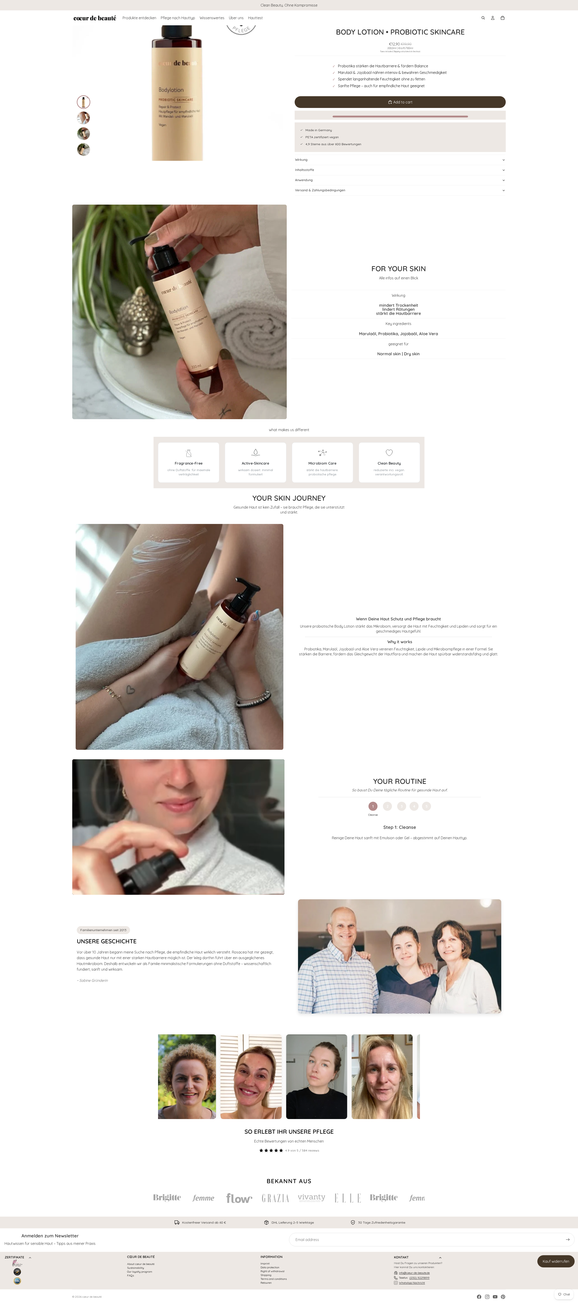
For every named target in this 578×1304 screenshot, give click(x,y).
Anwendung (304, 180)
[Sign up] (568, 1239)
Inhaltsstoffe (304, 170)
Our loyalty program (139, 1271)
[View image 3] (83, 133)
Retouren (266, 1282)
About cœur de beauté (140, 1264)
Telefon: (414, 1277)
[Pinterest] (503, 1296)
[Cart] (503, 18)
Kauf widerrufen (556, 1261)
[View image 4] (83, 149)
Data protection (270, 1267)
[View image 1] (83, 102)
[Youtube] (495, 1296)
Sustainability (135, 1268)
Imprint (265, 1263)
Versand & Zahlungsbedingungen (320, 190)
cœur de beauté (92, 1296)
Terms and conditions (274, 1279)
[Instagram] (487, 1296)
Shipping (266, 1275)
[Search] (483, 18)
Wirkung (301, 160)
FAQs (130, 1275)
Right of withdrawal (272, 1271)
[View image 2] (83, 118)
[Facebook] (479, 1296)
